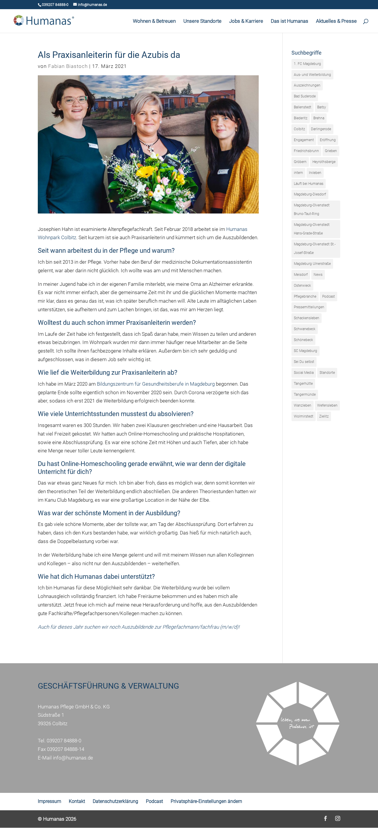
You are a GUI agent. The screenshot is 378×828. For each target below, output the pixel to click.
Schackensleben (306, 318)
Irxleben (315, 173)
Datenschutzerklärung (115, 801)
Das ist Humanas (289, 21)
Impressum (49, 801)
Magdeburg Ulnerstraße (312, 264)
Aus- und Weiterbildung (312, 75)
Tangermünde (305, 394)
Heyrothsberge (323, 162)
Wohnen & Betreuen (154, 21)
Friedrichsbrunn (306, 151)
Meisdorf (301, 275)
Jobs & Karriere (246, 21)
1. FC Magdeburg (307, 64)
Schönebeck (303, 340)
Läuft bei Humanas (308, 184)
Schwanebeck (304, 329)
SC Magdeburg (305, 351)
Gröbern (300, 162)
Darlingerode (321, 129)
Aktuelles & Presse (336, 21)
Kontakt (77, 801)
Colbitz (299, 129)
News (318, 275)
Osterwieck (302, 285)
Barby (321, 107)
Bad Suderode (305, 96)
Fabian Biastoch (68, 66)
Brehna (318, 118)
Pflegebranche (305, 296)
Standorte (327, 373)
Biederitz (300, 118)
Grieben (331, 151)
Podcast (328, 296)
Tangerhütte (303, 384)
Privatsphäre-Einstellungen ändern (206, 801)
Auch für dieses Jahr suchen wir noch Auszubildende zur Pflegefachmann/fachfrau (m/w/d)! (139, 627)
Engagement (304, 140)
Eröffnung (328, 140)
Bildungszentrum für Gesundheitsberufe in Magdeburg (156, 384)
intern (298, 173)
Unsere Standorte (202, 21)
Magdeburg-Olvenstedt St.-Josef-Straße (314, 248)
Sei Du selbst (304, 362)
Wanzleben (302, 405)
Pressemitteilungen (309, 307)
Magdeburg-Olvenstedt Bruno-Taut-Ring (312, 209)
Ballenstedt (302, 107)
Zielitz (324, 416)
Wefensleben (327, 405)
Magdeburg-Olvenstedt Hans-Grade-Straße (312, 229)
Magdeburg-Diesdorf (310, 194)
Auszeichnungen (307, 85)
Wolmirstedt (303, 416)
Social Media (304, 373)
